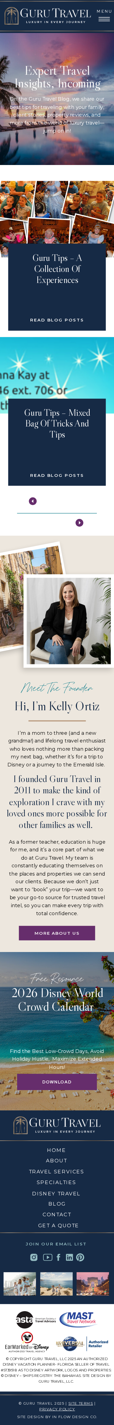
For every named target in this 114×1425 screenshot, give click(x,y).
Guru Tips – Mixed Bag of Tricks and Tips (57, 423)
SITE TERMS (80, 1403)
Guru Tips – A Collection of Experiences (57, 269)
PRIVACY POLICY (57, 1409)
